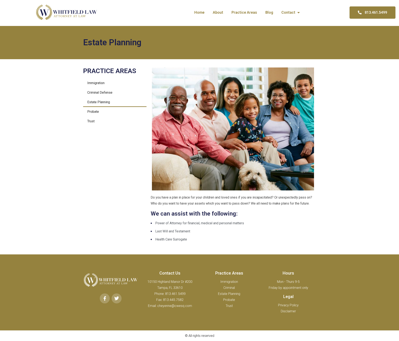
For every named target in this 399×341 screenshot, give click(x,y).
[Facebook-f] (105, 298)
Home (199, 12)
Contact (288, 12)
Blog (269, 12)
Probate (93, 112)
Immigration (96, 83)
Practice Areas (244, 12)
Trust (91, 121)
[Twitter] (117, 298)
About (218, 12)
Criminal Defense (99, 92)
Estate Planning (98, 102)
